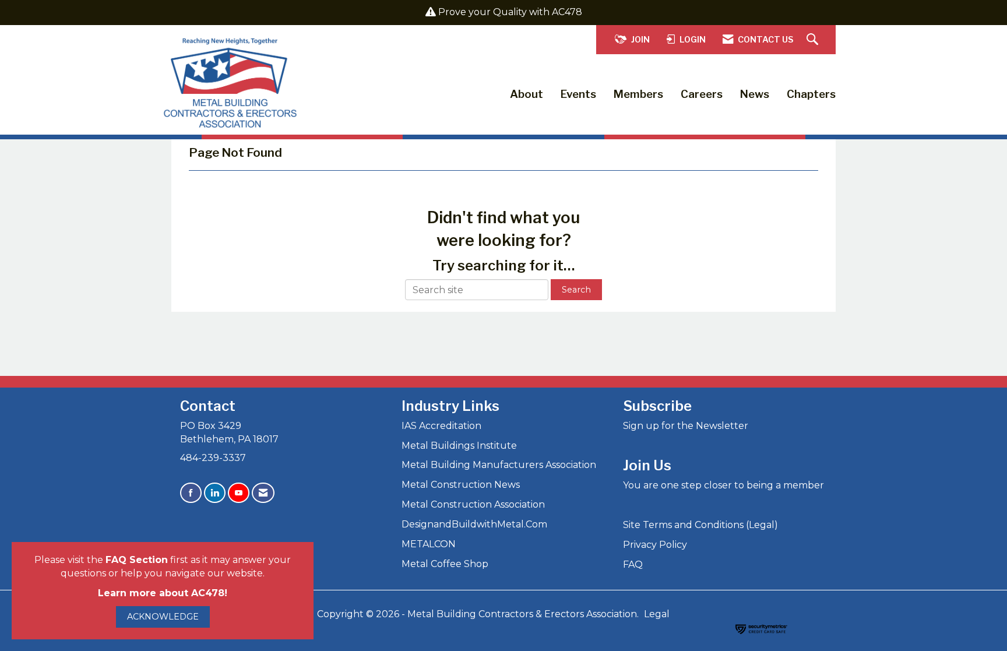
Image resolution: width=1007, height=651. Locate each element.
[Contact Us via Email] (263, 493)
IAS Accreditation (441, 425)
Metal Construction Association (473, 504)
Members (638, 94)
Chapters (811, 94)
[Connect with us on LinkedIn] (215, 493)
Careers (702, 94)
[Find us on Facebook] (191, 493)
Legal (657, 614)
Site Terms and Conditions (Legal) (700, 524)
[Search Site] (814, 40)
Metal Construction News (461, 484)
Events (578, 94)
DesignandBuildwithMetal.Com (474, 524)
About (526, 94)
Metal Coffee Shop (445, 563)
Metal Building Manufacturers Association (499, 464)
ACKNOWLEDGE (163, 616)
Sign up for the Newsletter (685, 425)
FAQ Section (136, 559)
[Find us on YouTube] (238, 493)
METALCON (429, 544)
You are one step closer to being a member (723, 485)
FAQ (633, 564)
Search (576, 289)
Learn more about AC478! (162, 593)
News (754, 94)
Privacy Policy (655, 544)
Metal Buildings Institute (459, 445)
